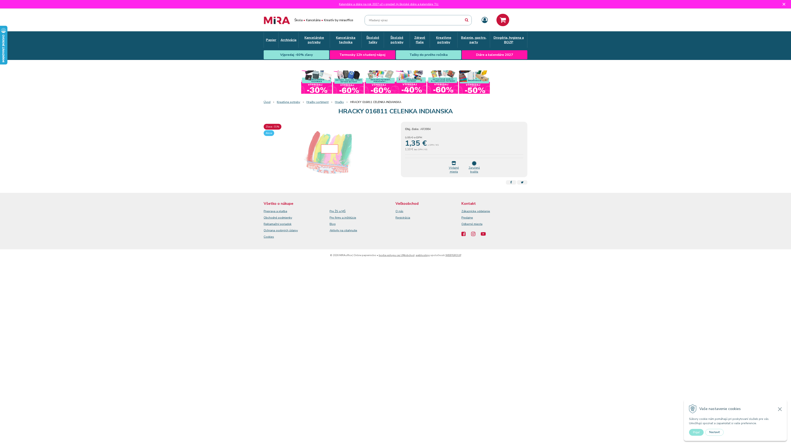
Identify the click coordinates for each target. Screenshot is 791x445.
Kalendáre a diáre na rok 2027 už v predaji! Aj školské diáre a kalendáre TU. (389, 4)
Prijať (696, 432)
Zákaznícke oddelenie (475, 211)
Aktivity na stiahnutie (343, 230)
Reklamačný (272, 224)
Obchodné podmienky (278, 218)
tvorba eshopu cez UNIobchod (396, 255)
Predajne (467, 218)
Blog (333, 224)
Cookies (269, 237)
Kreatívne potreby (288, 102)
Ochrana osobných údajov (281, 230)
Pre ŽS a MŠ (338, 211)
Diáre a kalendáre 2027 (494, 55)
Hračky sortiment (318, 102)
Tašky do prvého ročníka (429, 55)
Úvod (267, 102)
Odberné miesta (471, 224)
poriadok (285, 224)
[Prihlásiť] (485, 20)
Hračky (339, 102)
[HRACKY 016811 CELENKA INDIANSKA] (330, 153)
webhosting (423, 255)
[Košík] (502, 20)
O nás (399, 211)
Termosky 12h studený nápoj (362, 55)
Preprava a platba (275, 211)
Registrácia (403, 218)
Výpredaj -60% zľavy (296, 55)
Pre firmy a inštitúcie (343, 218)
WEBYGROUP (453, 255)
